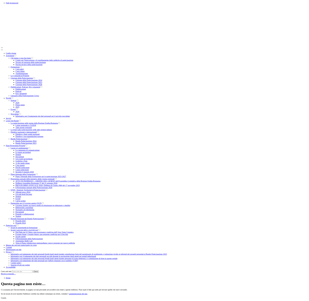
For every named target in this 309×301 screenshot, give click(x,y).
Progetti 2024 (20, 223)
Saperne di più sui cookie (20, 265)
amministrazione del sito (78, 294)
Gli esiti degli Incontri (23, 194)
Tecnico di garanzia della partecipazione (30, 62)
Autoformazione (21, 73)
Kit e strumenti (21, 93)
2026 (17, 103)
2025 (17, 107)
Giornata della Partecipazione (22, 78)
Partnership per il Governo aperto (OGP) (26, 203)
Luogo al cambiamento (19, 148)
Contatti (9, 247)
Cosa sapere (20, 165)
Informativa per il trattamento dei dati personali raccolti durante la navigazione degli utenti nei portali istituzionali (53, 256)
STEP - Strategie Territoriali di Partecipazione (28, 190)
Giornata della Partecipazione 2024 (28, 80)
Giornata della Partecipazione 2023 (28, 82)
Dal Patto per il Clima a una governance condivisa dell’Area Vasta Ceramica (44, 232)
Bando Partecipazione (19, 139)
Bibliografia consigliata (24, 208)
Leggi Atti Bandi (12, 121)
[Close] (2, 49)
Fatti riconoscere (12, 3)
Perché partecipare (22, 168)
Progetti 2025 (20, 221)
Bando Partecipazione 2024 (25, 141)
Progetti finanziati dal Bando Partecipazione (27, 219)
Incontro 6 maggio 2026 (24, 172)
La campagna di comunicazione (27, 150)
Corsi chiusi (20, 71)
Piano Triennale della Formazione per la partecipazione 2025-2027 (40, 176)
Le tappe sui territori (23, 152)
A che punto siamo (22, 163)
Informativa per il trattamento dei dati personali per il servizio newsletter (42, 116)
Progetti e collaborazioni (24, 214)
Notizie (13, 100)
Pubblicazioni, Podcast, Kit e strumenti (25, 87)
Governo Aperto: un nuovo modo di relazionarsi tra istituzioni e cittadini (42, 205)
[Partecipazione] (37, 45)
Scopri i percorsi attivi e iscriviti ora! (24, 230)
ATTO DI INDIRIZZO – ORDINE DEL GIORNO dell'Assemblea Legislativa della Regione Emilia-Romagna (57, 181)
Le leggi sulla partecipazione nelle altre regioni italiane (31, 130)
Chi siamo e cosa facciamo (21, 58)
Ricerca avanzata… (8, 274)
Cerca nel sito (6, 271)
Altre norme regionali (23, 128)
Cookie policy (16, 263)
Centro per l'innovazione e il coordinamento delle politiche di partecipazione (44, 60)
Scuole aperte (20, 237)
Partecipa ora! (11, 225)
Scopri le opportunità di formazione (24, 228)
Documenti (19, 157)
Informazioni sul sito (13, 250)
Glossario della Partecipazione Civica (25, 96)
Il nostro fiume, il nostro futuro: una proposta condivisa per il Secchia (41, 234)
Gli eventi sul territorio (24, 159)
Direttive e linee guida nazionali (27, 134)
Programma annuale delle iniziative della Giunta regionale (33, 179)
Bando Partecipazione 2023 (25, 143)
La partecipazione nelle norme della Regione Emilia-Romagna (34, 123)
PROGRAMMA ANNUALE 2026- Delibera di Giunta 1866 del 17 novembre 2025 (47, 185)
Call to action (20, 201)
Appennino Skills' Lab (24, 241)
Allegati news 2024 (22, 192)
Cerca (36, 271)
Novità (8, 98)
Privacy (9, 252)
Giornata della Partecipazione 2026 (28, 85)
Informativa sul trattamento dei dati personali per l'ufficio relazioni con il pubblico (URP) (44, 261)
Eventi (13, 109)
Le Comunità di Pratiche (20, 76)
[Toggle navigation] (2, 47)
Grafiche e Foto (21, 161)
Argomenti (10, 56)
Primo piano (20, 105)
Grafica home (11, 53)
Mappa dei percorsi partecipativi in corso (21, 245)
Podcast (18, 91)
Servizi (8, 118)
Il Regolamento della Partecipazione (29, 239)
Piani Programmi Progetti (15, 146)
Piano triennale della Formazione (23, 174)
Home (8, 278)
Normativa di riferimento (24, 210)
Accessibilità (10, 267)
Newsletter (15, 114)
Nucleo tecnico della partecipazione (28, 65)
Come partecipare (22, 170)
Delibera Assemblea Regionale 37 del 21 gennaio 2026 (36, 183)
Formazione (15, 67)
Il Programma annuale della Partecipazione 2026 (33, 188)
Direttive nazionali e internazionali (24, 132)
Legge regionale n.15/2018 (25, 125)
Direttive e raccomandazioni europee (29, 136)
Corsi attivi (19, 69)
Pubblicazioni (20, 89)
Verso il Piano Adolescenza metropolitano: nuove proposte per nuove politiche (45, 243)
